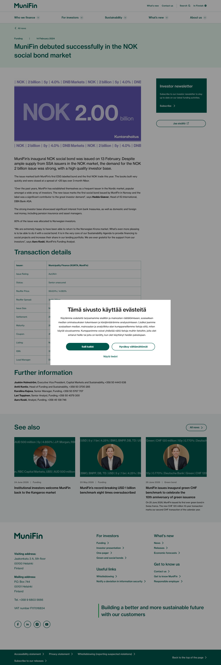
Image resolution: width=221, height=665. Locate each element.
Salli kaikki (88, 346)
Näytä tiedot (110, 356)
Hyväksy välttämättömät (133, 346)
